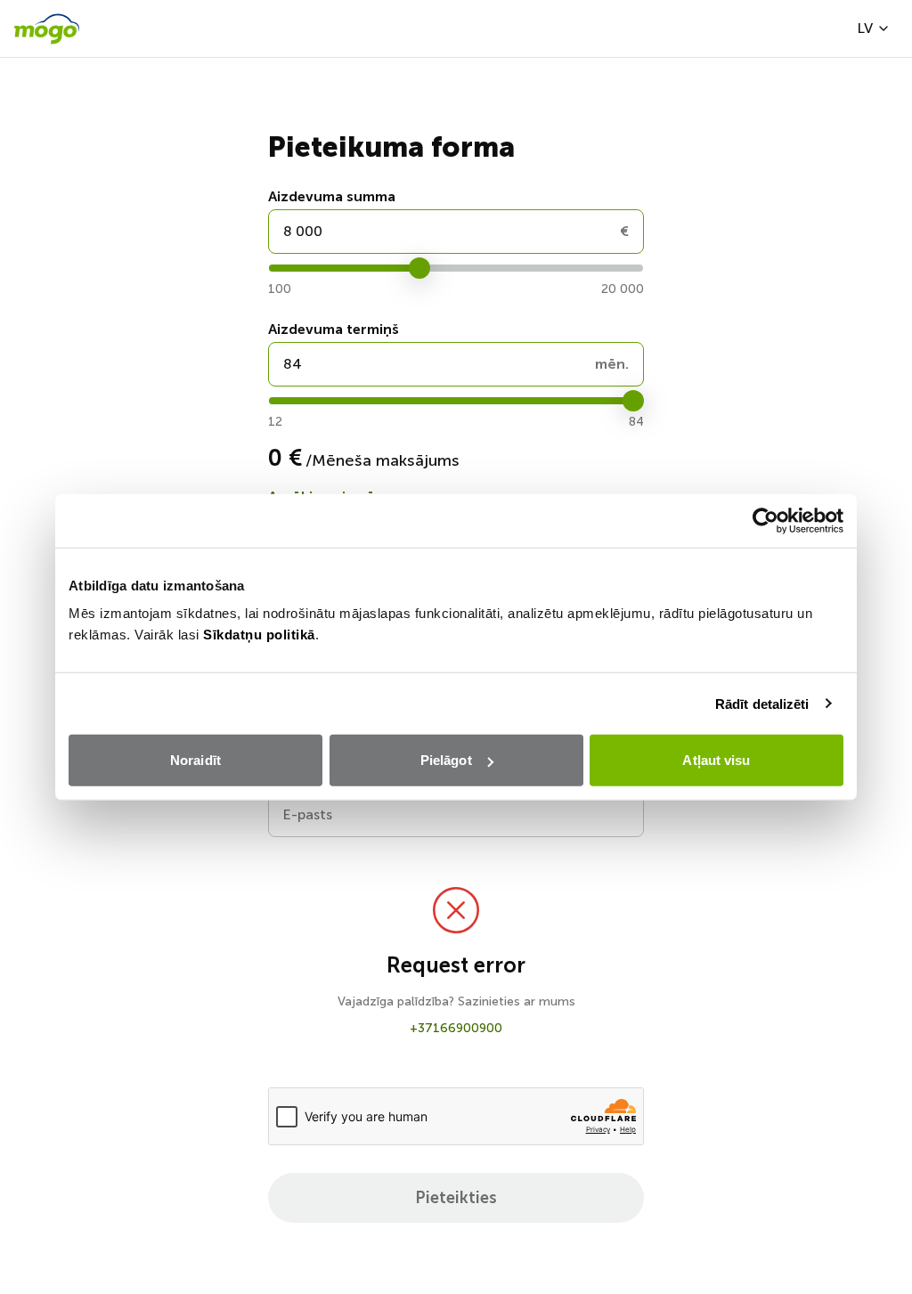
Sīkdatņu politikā (259, 634)
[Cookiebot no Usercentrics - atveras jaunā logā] (765, 520)
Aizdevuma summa (331, 196)
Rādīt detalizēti (762, 703)
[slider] (419, 268)
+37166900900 (456, 1028)
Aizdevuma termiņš (333, 329)
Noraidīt (195, 760)
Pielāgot (446, 760)
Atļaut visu (716, 760)
